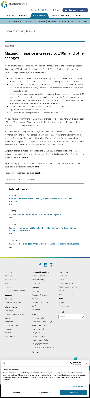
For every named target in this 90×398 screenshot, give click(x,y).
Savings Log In (10, 287)
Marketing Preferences (66, 283)
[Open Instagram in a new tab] (51, 265)
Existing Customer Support (15, 290)
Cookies (61, 279)
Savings (7, 283)
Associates (36, 291)
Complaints (62, 276)
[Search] (82, 317)
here (26, 157)
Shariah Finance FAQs (40, 340)
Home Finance (10, 279)
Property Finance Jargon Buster (43, 347)
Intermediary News (12, 325)
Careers (35, 352)
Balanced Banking (38, 276)
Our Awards (36, 299)
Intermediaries (39, 15)
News (60, 299)
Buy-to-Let (9, 276)
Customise (43, 393)
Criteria (41, 21)
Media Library (63, 306)
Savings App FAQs (38, 336)
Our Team (35, 306)
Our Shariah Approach (40, 302)
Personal (10, 15)
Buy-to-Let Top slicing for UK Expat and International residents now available (44, 244)
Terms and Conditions (66, 294)
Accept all (74, 393)
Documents (9, 322)
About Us (80, 15)
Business (23, 15)
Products (52, 21)
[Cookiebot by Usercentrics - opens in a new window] (71, 363)
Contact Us (63, 272)
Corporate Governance (40, 295)
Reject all (16, 393)
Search (61, 312)
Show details (78, 386)
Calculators (30, 21)
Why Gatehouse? (14, 21)
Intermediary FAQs (38, 329)
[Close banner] (86, 363)
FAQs (34, 314)
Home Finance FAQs (39, 325)
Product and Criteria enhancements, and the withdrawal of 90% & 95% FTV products (43, 199)
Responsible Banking (61, 15)
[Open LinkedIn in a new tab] (46, 265)
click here (39, 173)
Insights (61, 302)
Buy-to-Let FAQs (38, 318)
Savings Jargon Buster (40, 344)
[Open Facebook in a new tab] (40, 265)
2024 (83, 46)
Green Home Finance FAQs (42, 322)
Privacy (61, 290)
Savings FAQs (36, 333)
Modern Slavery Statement (68, 287)
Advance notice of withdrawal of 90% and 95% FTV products (36, 214)
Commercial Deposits (13, 302)
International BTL (67, 21)
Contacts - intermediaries (14, 314)
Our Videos (36, 310)
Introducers (9, 329)
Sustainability (36, 283)
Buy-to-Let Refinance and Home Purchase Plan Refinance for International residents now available (42, 229)
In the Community (38, 279)
